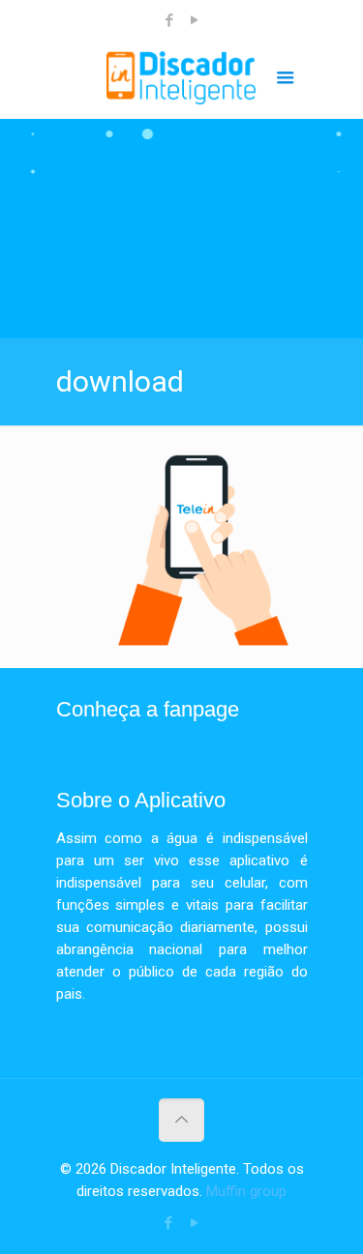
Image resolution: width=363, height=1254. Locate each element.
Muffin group (246, 1191)
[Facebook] (169, 20)
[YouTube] (194, 20)
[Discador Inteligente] (182, 80)
